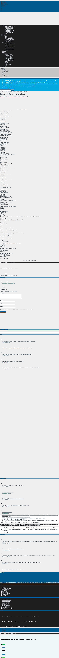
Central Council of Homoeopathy (20, 524)
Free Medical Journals (6, 600)
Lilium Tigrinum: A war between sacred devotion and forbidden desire (22, 621)
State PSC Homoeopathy (10, 46)
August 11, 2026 (5, 342)
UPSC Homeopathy (6, 605)
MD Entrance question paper (11, 525)
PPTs (3, 52)
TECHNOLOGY (5, 70)
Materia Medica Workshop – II (7, 492)
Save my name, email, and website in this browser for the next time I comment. (17, 309)
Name (1, 300)
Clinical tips (4, 591)
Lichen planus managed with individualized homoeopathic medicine (16, 517)
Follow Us (4, 5)
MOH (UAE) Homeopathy (10, 44)
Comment (2, 293)
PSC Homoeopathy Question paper (23, 525)
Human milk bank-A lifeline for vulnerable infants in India (13, 519)
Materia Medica (8, 29)
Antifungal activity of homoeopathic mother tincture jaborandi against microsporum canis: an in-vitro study (23, 518)
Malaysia (6, 61)
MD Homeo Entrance (9, 45)
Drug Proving (7, 33)
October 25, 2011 (3, 96)
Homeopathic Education (9, 26)
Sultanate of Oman (8, 57)
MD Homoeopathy (8, 37)
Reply (3, 286)
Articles (3, 25)
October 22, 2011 (5, 486)
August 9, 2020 (5, 499)
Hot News (4, 2)
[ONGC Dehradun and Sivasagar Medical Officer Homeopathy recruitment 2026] (4, 345)
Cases (3, 72)
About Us (4, 628)
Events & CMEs (5, 589)
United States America (9, 59)
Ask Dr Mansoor (5, 630)
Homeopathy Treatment (7, 602)
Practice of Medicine (9, 32)
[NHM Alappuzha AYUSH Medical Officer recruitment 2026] (4, 359)
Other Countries (8, 64)
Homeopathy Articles (9, 27)
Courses (4, 35)
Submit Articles (5, 4)
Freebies (4, 74)
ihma (1, 525)
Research (4, 66)
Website (1, 306)
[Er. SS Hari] (3, 619)
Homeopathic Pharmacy (9, 31)
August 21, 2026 (5, 543)
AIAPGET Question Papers (7, 608)
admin (8, 96)
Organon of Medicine (9, 28)
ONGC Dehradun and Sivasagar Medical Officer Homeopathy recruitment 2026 (17, 347)
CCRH (13, 524)
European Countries (9, 58)
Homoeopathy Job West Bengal (41, 524)
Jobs (3, 34)
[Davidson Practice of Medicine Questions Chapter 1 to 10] (4, 483)
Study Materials (5, 50)
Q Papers (4, 51)
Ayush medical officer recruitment (5, 524)
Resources (4, 3)
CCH (11, 524)
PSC (17, 525)
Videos (3, 68)
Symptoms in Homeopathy (7, 512)
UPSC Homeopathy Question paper (34, 525)
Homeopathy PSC (28, 524)
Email (1, 303)
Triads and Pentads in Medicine (8, 262)
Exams (3, 42)
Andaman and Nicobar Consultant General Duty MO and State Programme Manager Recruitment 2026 (21, 367)
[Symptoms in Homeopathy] (4, 510)
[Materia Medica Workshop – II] (4, 490)
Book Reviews (5, 592)
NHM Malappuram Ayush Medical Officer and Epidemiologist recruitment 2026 (17, 354)
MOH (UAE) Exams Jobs (10, 43)
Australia (6, 63)
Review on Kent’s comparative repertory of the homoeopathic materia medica (22, 616)
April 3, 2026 (4, 563)
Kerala (6, 65)
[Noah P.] (3, 614)
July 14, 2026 (5, 355)
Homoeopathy (33, 524)
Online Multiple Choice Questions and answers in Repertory (13, 498)
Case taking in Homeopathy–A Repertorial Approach (17, 626)
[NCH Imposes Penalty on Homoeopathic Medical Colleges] (4, 567)
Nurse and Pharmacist (9, 39)
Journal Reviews (5, 603)
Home (3, 1)
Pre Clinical (4, 590)
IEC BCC (4, 595)
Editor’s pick (2, 534)
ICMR (57, 524)
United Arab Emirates (9, 55)
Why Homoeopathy (6, 75)
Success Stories (5, 594)
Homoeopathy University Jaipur (51, 524)
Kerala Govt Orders (6, 593)
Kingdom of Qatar (8, 56)
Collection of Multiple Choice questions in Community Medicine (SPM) (15, 505)
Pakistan (6, 62)
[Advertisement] (21, 21)
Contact (3, 6)
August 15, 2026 (5, 556)
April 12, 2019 (5, 506)
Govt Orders (4, 76)
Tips (3, 73)
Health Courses (5, 606)
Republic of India (8, 54)
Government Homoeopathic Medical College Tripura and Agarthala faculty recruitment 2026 (19, 341)
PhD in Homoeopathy (9, 38)
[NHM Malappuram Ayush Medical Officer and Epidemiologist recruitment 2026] (4, 352)
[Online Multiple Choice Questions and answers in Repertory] (4, 496)
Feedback (4, 631)
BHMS (6, 36)
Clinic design (5, 71)
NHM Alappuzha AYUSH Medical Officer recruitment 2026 (13, 361)
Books (3, 69)
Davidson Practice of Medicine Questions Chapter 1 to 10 (12, 485)
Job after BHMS (4, 525)
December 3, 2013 (6, 493)
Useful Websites (5, 604)
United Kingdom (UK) (9, 60)
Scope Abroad (5, 53)
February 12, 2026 (6, 570)
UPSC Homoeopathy (9, 47)
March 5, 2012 (5, 513)
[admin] (3, 624)
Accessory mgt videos (6, 588)
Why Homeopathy (6, 601)
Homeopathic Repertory (9, 30)
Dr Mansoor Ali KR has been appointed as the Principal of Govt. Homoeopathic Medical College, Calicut (21, 562)
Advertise (4, 629)
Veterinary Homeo (8, 40)
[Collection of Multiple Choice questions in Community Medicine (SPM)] (4, 503)
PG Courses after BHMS (7, 607)
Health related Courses (9, 41)
